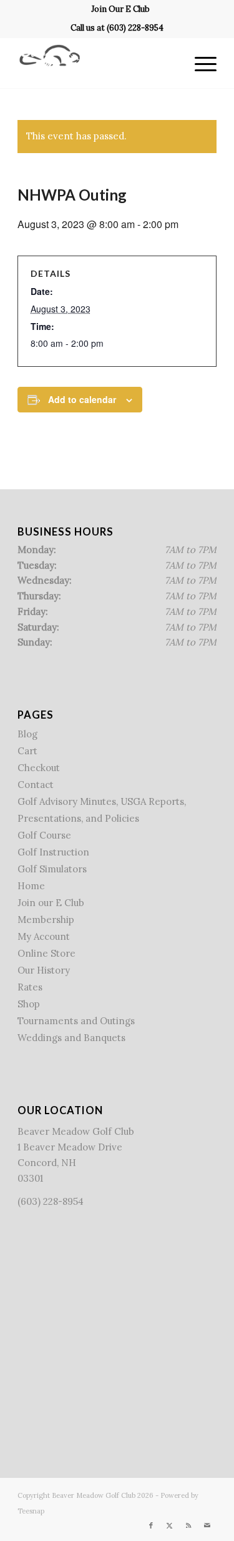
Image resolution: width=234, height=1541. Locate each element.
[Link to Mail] (207, 1525)
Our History (43, 970)
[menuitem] (120, 9)
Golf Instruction (53, 852)
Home (31, 886)
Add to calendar (82, 399)
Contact (35, 784)
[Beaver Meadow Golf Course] (97, 63)
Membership (45, 919)
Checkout (38, 768)
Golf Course (44, 835)
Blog (27, 734)
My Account (43, 936)
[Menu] (199, 63)
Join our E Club (50, 903)
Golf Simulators (52, 869)
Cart (27, 751)
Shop (28, 1004)
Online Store (46, 953)
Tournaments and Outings (76, 1021)
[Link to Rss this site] (188, 1525)
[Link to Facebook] (151, 1525)
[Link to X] (169, 1525)
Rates (29, 987)
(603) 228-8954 (135, 27)
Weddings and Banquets (71, 1038)
